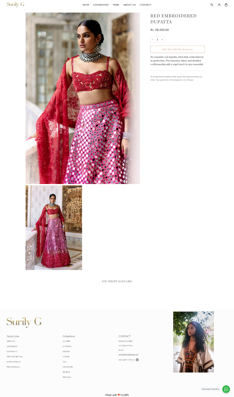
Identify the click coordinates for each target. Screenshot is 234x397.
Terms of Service (14, 357)
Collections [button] (69, 336)
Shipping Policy (14, 362)
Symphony (67, 346)
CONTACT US (12, 351)
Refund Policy (13, 367)
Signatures (68, 367)
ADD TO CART (177, 49)
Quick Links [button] (13, 336)
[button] (86, 4)
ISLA (64, 362)
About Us (11, 341)
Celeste (66, 351)
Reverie (66, 372)
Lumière (66, 341)
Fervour (67, 377)
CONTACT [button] (125, 336)
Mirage (66, 357)
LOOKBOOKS (12, 346)
